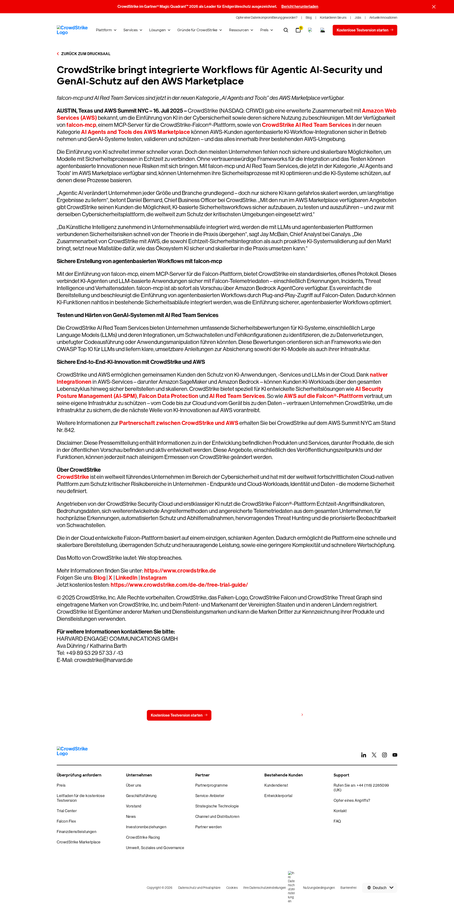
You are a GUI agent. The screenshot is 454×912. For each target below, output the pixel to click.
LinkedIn (127, 577)
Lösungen (157, 30)
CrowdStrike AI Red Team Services (306, 125)
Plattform (104, 30)
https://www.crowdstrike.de (179, 570)
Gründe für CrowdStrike (197, 30)
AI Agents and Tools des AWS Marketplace (135, 132)
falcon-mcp (81, 125)
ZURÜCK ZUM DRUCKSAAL (85, 54)
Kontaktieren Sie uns (238, 715)
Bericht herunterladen (299, 6)
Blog (99, 577)
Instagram (154, 577)
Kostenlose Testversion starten (177, 715)
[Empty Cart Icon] (322, 30)
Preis (264, 30)
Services (130, 30)
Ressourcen (239, 30)
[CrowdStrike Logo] (72, 30)
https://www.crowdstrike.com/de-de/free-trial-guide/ (179, 585)
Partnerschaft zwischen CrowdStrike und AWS (178, 423)
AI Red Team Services (237, 396)
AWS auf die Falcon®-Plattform (323, 396)
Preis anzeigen (286, 715)
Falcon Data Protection (168, 396)
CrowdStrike (73, 477)
